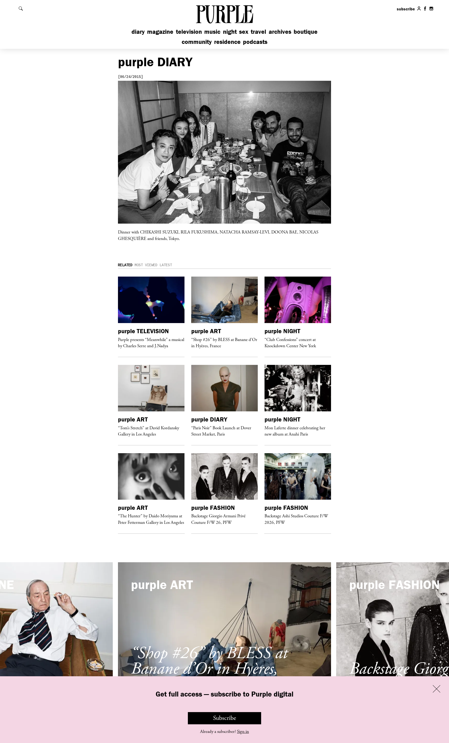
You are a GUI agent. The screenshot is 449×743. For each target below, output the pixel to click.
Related (125, 265)
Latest (166, 265)
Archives (280, 31)
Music (212, 31)
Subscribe (224, 718)
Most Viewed (146, 265)
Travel (258, 31)
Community (197, 41)
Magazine (160, 31)
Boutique (306, 31)
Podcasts (255, 41)
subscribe (406, 9)
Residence (227, 41)
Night (230, 31)
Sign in (243, 731)
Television (189, 31)
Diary (138, 31)
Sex (243, 31)
